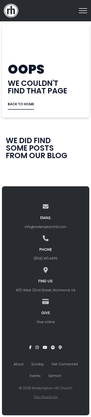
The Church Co (46, 397)
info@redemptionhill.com (45, 227)
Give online (45, 322)
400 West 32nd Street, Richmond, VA (45, 290)
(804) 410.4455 (46, 258)
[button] (83, 11)
